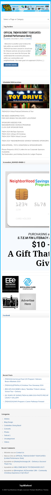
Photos (6, 432)
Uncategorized (9, 439)
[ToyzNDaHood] (26, 11)
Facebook (6, 315)
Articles (6, 419)
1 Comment (28, 38)
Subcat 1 (7, 435)
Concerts (7, 429)
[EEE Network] (10, 292)
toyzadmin (7, 38)
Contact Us (20, 453)
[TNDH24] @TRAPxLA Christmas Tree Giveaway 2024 (24, 385)
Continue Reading (11, 65)
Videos (6, 442)
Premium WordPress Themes (39, 490)
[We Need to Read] (10, 309)
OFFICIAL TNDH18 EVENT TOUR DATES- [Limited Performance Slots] (22, 34)
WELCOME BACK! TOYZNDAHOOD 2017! (29, 467)
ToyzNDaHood (25, 485)
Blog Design (8, 422)
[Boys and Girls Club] (28, 292)
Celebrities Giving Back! (12, 425)
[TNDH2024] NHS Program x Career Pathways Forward (24, 402)
